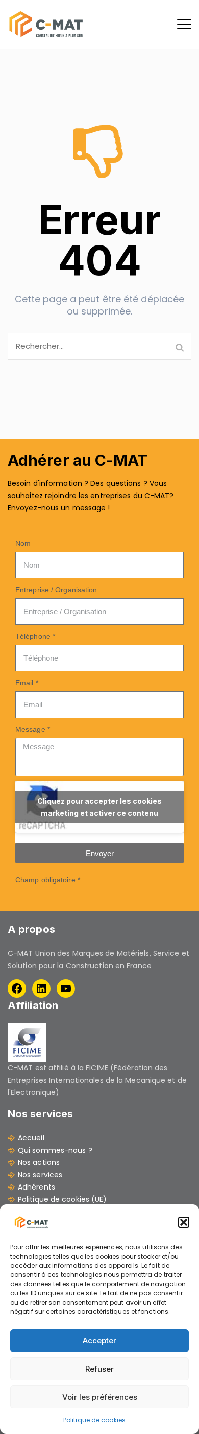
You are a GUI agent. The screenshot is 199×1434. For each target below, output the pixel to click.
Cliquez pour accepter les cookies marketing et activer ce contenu (99, 807)
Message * (32, 729)
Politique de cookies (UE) (62, 1199)
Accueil (31, 1138)
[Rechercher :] (99, 346)
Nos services (40, 1175)
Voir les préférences (99, 1397)
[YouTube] (66, 988)
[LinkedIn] (41, 988)
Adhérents (36, 1187)
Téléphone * (35, 636)
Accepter (99, 1341)
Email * (26, 683)
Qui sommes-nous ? (55, 1150)
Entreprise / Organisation (56, 590)
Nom (23, 543)
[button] (184, 1222)
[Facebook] (17, 988)
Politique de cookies (94, 1420)
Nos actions (39, 1162)
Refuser (99, 1369)
